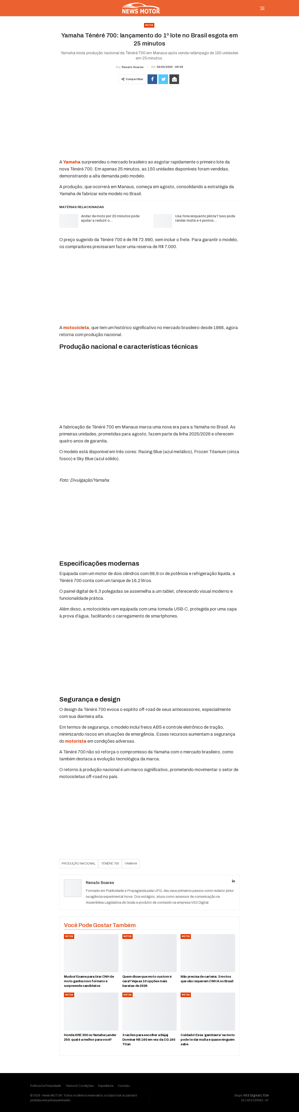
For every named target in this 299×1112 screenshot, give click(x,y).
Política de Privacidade (45, 1085)
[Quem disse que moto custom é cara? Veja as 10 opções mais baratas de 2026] (149, 953)
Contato (124, 1085)
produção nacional (78, 863)
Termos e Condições (79, 1085)
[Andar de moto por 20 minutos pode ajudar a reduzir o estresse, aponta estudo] (68, 221)
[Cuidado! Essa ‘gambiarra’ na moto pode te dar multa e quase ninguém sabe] (208, 1012)
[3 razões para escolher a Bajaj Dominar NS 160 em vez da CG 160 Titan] (149, 1012)
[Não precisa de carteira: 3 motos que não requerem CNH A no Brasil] (208, 953)
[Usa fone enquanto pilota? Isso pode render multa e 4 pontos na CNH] (162, 221)
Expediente (106, 1085)
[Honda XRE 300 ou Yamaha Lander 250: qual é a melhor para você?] (91, 1012)
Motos (149, 25)
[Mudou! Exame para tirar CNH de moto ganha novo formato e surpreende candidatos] (91, 953)
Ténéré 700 (110, 863)
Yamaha (131, 863)
